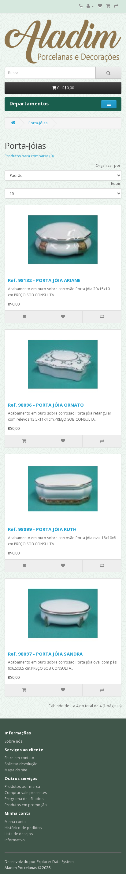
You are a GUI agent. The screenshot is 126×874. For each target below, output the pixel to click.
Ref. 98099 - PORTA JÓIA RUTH (42, 529)
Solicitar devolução (21, 763)
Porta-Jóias (37, 123)
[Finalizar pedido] (116, 6)
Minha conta (15, 821)
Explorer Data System (55, 861)
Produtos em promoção (26, 804)
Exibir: (116, 183)
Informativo (15, 840)
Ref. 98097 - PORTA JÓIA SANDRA (45, 654)
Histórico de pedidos (23, 827)
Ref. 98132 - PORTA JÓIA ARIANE (44, 280)
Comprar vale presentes (26, 792)
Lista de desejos (19, 833)
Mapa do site (16, 770)
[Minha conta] (90, 6)
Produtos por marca (22, 786)
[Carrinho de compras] (108, 6)
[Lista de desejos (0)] (100, 6)
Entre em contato (19, 757)
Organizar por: (108, 165)
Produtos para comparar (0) (29, 156)
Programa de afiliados (24, 798)
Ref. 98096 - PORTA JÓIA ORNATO (46, 405)
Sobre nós (13, 741)
